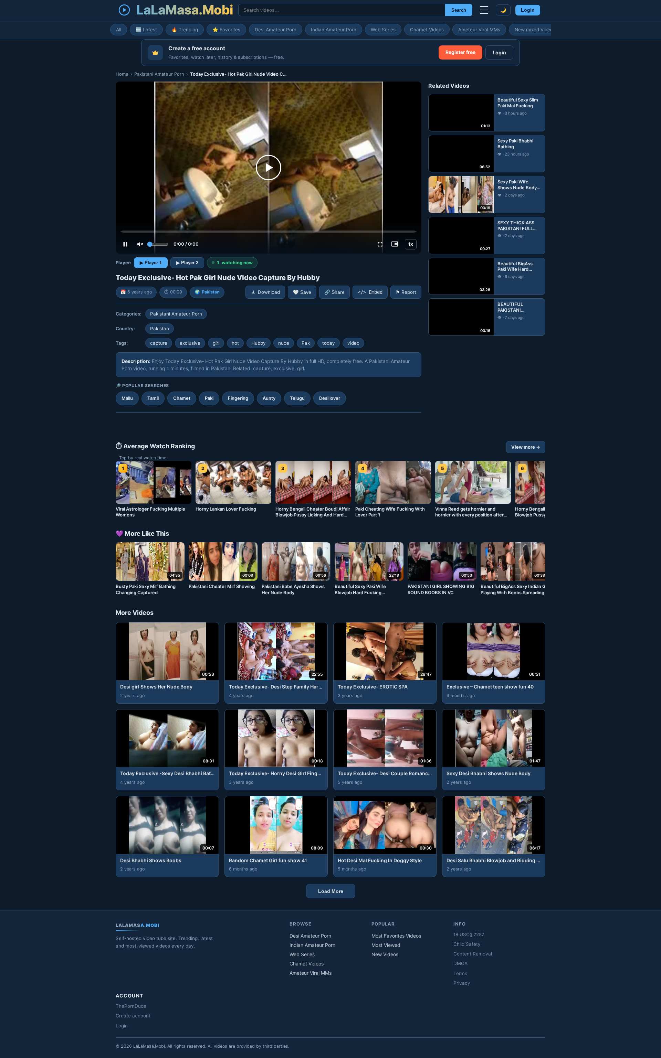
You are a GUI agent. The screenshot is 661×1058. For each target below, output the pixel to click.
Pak (306, 343)
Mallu (127, 398)
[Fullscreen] (380, 244)
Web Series (383, 29)
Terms (460, 973)
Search (458, 10)
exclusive (190, 343)
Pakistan (211, 292)
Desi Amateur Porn (275, 29)
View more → (525, 447)
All (118, 29)
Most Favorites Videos (396, 936)
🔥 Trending (184, 29)
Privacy (461, 983)
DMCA (460, 963)
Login (528, 10)
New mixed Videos (535, 29)
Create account (133, 1015)
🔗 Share (334, 292)
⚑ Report (406, 292)
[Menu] (484, 10)
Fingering (238, 398)
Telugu (297, 398)
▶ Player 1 (151, 262)
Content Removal (472, 954)
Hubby (258, 343)
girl (216, 343)
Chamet (181, 398)
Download (269, 292)
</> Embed (370, 292)
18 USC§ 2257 (468, 934)
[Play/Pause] (125, 244)
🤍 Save (302, 292)
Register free (460, 52)
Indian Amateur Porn (333, 29)
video (353, 343)
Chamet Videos (427, 29)
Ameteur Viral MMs (479, 29)
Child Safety (467, 944)
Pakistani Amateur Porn (159, 74)
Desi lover (329, 398)
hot (235, 343)
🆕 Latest (146, 29)
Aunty (269, 398)
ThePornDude (131, 1006)
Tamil (153, 398)
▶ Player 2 (187, 262)
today (328, 343)
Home (122, 74)
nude (283, 343)
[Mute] (140, 244)
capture (158, 343)
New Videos (384, 954)
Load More (330, 891)
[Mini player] (395, 244)
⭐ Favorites (226, 29)
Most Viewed (385, 945)
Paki (209, 398)
